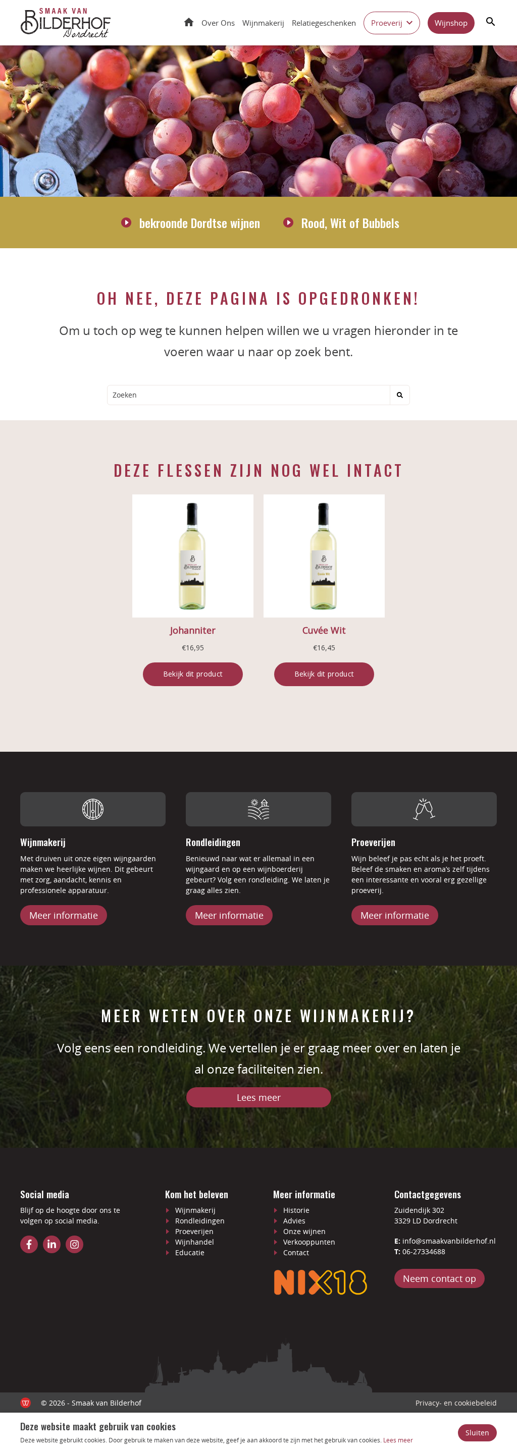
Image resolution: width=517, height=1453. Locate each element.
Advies (294, 1220)
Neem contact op (439, 1278)
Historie (296, 1210)
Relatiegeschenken (324, 23)
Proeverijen (194, 1231)
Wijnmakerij (263, 23)
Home (189, 22)
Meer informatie (63, 915)
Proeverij (386, 23)
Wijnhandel (194, 1242)
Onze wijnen (304, 1231)
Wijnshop (451, 23)
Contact (296, 1252)
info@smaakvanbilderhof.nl (449, 1241)
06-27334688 (423, 1251)
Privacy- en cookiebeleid (456, 1403)
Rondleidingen (200, 1220)
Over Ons (218, 23)
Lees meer (259, 1097)
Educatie (189, 1252)
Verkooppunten (309, 1242)
